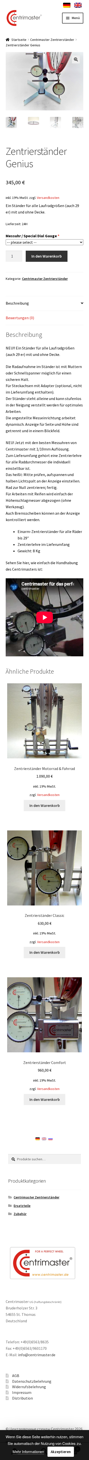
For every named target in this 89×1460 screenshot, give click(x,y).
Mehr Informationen (28, 1451)
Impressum (21, 1392)
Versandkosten (48, 197)
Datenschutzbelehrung (31, 1381)
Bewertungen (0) (20, 317)
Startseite (18, 39)
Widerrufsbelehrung (29, 1386)
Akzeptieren (61, 1451)
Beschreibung (17, 303)
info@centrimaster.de (36, 1354)
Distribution (22, 1398)
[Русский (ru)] (50, 1138)
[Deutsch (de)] (37, 1138)
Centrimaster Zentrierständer (52, 39)
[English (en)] (44, 1138)
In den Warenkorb (46, 256)
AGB (15, 1375)
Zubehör (20, 1214)
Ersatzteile (22, 1205)
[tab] (45, 303)
